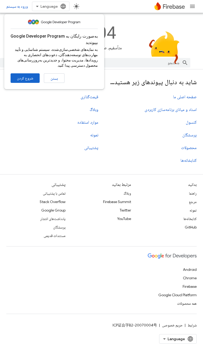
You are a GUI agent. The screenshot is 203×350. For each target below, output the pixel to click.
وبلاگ (94, 109)
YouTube (124, 218)
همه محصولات (187, 303)
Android (190, 269)
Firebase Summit (117, 201)
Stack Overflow (53, 201)
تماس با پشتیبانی (54, 193)
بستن (54, 78)
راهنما (193, 193)
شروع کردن (25, 78)
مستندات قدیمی (55, 235)
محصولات (189, 147)
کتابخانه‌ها (189, 160)
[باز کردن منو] (192, 6)
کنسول (191, 122)
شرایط (192, 325)
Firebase (190, 286)
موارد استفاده (87, 122)
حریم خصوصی (172, 325)
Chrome (190, 278)
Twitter (125, 210)
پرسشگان (189, 135)
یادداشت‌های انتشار (53, 218)
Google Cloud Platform (177, 295)
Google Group (53, 210)
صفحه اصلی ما (185, 97)
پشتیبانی (91, 147)
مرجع (193, 201)
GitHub (191, 227)
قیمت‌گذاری (89, 97)
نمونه (94, 135)
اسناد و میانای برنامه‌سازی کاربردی (171, 109)
